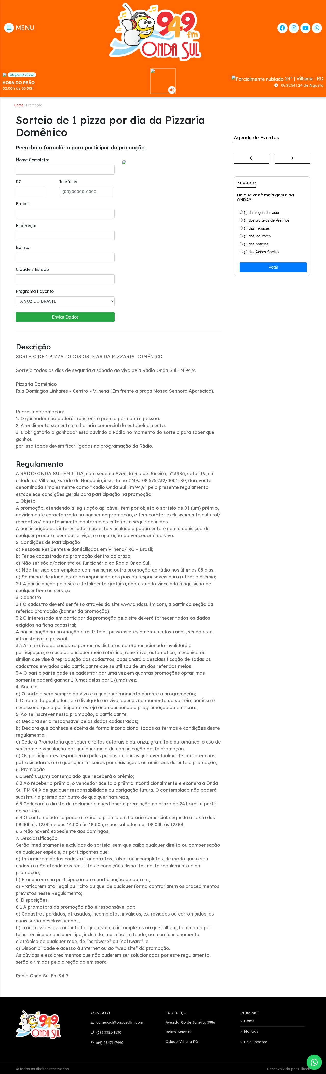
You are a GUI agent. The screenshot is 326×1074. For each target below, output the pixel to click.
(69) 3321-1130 (108, 1032)
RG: (19, 181)
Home (18, 105)
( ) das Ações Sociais (261, 252)
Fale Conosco (255, 1042)
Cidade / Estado (32, 269)
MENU (24, 28)
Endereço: (26, 225)
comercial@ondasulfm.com (119, 1022)
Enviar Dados (65, 317)
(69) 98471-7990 (109, 1042)
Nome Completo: (32, 159)
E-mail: (22, 203)
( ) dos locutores (257, 236)
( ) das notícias (256, 244)
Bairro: (22, 247)
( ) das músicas (256, 228)
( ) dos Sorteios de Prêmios (266, 220)
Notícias (251, 1031)
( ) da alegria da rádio (261, 212)
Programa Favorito (35, 291)
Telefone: (68, 181)
